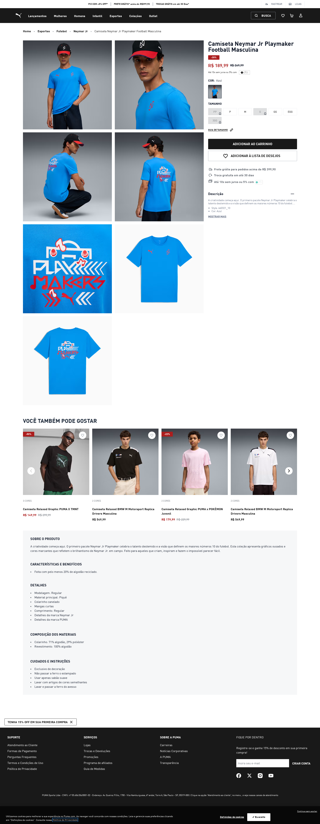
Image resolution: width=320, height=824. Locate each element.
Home (27, 31)
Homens (79, 16)
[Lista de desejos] (283, 15)
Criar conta (301, 763)
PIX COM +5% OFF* (98, 4)
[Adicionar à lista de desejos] (82, 435)
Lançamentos (37, 16)
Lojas (298, 4)
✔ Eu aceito (258, 816)
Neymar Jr (81, 31)
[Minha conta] (300, 15)
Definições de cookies (232, 816)
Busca (266, 15)
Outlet (153, 16)
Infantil (97, 16)
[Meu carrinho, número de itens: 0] (292, 15)
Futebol (61, 31)
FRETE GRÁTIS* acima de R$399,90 (132, 4)
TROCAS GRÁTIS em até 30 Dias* (172, 4)
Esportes (116, 16)
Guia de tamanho (218, 129)
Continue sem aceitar (307, 811)
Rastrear (276, 4)
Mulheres (60, 16)
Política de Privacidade (65, 819)
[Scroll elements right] (289, 471)
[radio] (215, 91)
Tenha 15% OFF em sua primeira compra (38, 722)
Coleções (135, 16)
